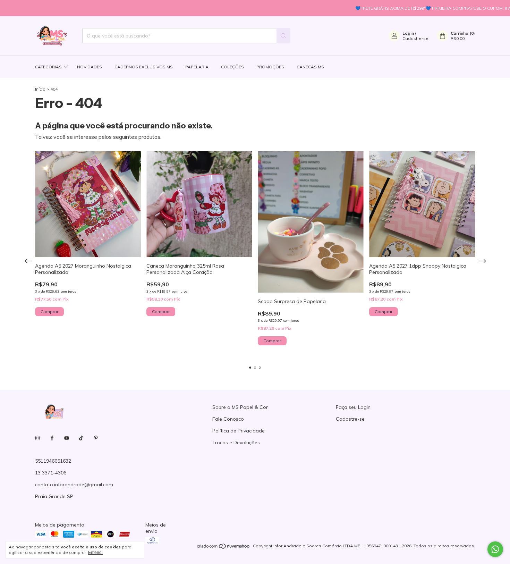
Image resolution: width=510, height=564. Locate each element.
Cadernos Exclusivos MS (143, 66)
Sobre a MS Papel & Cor (240, 407)
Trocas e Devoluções (236, 442)
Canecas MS (310, 66)
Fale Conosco (228, 419)
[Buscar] (283, 35)
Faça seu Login (353, 407)
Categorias (48, 66)
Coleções (232, 66)
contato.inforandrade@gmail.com (74, 484)
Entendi (95, 552)
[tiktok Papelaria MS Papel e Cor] (81, 438)
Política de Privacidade (238, 431)
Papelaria (197, 66)
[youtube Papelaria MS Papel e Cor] (66, 438)
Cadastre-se (415, 38)
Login (408, 33)
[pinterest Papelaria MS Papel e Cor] (95, 438)
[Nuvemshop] (223, 547)
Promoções (270, 66)
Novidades (89, 66)
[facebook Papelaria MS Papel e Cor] (52, 438)
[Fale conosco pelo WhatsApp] (495, 549)
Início (40, 89)
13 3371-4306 (50, 473)
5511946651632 (53, 461)
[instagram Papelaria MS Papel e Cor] (37, 438)
